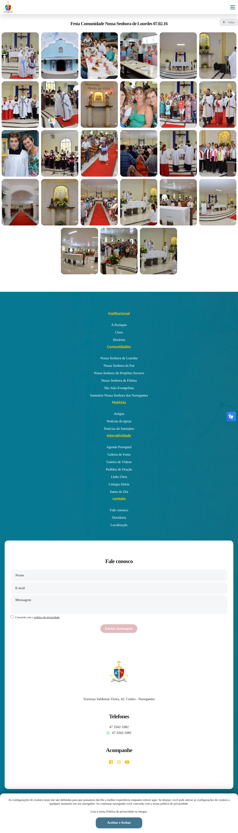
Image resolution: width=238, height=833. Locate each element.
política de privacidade (47, 617)
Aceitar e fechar (119, 823)
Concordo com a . (37, 617)
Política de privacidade (120, 811)
